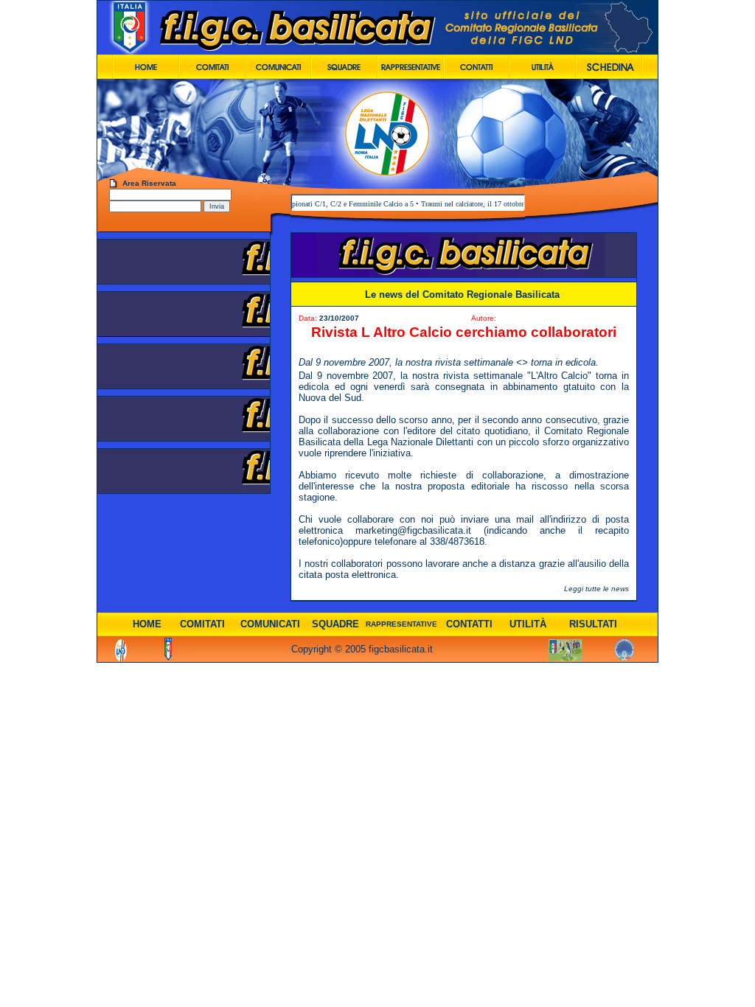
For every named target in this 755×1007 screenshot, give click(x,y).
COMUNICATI (270, 624)
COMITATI (202, 624)
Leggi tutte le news (596, 589)
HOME (147, 624)
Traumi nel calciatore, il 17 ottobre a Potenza (474, 204)
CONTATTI (469, 624)
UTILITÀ (527, 624)
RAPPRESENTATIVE (401, 624)
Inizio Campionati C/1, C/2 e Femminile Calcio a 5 (323, 204)
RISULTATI (593, 624)
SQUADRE (335, 624)
